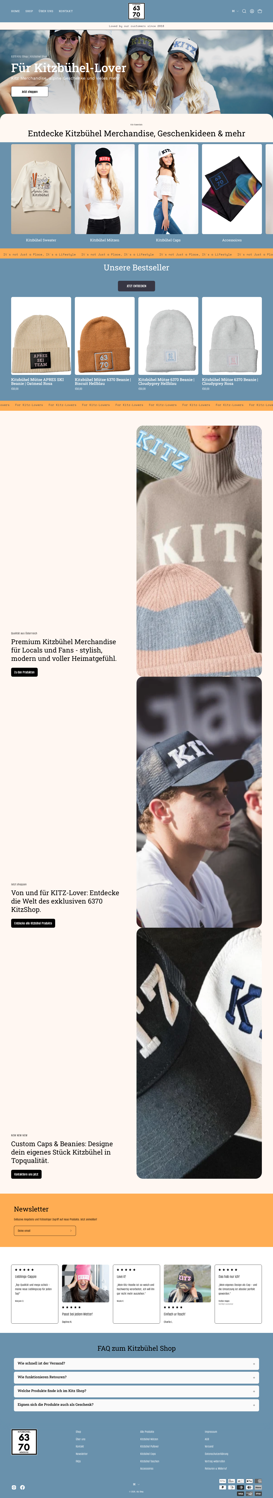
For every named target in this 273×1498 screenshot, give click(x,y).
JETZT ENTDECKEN (136, 286)
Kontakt (80, 1446)
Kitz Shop (139, 1491)
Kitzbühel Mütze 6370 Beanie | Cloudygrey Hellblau (166, 381)
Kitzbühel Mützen (149, 1439)
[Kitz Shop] (136, 11)
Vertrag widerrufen (215, 1461)
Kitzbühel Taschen (149, 1461)
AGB (207, 1439)
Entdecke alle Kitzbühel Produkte (33, 923)
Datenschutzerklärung (216, 1454)
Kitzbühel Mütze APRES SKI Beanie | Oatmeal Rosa (37, 381)
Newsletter (82, 1454)
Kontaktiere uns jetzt (26, 1174)
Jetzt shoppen (30, 91)
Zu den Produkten (24, 672)
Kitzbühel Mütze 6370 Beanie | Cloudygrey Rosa (230, 381)
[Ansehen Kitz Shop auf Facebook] (22, 1487)
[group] (136, 26)
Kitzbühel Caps (148, 1454)
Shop (78, 1432)
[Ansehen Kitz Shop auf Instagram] (14, 1487)
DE (233, 11)
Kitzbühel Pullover (149, 1446)
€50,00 (14, 389)
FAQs (78, 1461)
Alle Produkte (147, 1432)
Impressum (211, 1432)
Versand (209, 1446)
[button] (244, 11)
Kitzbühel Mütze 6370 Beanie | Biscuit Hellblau (103, 381)
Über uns (80, 1439)
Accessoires (146, 1468)
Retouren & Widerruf (216, 1468)
